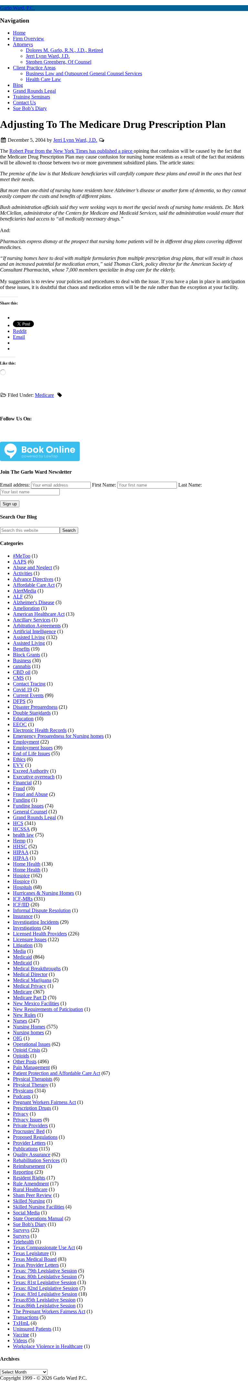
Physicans (23, 1090)
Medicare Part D (29, 997)
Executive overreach (34, 776)
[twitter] (44, 438)
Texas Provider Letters (36, 1265)
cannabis (22, 666)
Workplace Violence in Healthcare (48, 1346)
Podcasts (22, 1096)
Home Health (26, 864)
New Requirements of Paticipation (48, 1009)
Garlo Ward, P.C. (17, 8)
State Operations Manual (38, 1218)
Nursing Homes (29, 1026)
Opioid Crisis (26, 1050)
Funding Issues (28, 806)
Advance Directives (33, 579)
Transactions (25, 1317)
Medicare (44, 395)
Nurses (20, 1021)
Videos (20, 1340)
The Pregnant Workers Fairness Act (49, 1311)
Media (19, 951)
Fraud (19, 788)
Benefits (21, 649)
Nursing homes (28, 1032)
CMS (18, 678)
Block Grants (26, 654)
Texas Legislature (31, 1253)
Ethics (19, 759)
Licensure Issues (29, 939)
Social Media (26, 1212)
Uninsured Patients (32, 1329)
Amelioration (26, 608)
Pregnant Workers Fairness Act (44, 1102)
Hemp (19, 840)
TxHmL (21, 1323)
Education (23, 718)
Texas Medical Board (35, 1259)
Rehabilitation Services (36, 1160)
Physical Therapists (32, 1079)
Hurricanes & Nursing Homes (43, 893)
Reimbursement (29, 1166)
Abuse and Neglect (32, 567)
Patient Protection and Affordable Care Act (56, 1073)
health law (23, 835)
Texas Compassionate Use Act (44, 1247)
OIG (17, 1038)
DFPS (19, 701)
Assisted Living (29, 637)
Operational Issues (31, 1044)
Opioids (21, 1055)
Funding (21, 800)
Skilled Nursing (29, 1201)
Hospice (21, 875)
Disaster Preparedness (35, 707)
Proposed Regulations (35, 1137)
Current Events (28, 695)
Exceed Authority (31, 771)
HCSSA (21, 829)
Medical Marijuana (32, 980)
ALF (18, 596)
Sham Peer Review (32, 1195)
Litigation (23, 945)
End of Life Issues (31, 753)
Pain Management (31, 1067)
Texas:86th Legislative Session (44, 1305)
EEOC (20, 724)
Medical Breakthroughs (37, 968)
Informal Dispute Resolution (42, 910)
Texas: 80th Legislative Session (45, 1276)
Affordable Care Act (34, 585)
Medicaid (22, 957)
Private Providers (30, 1125)
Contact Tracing (29, 683)
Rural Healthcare (30, 1189)
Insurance (23, 916)
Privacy (20, 1114)
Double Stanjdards (32, 713)
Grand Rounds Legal (34, 817)
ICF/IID (21, 904)
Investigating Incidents (36, 922)
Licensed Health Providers (40, 933)
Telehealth (23, 1241)
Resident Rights (29, 1177)
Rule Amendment (31, 1183)
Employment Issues (33, 747)
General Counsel (30, 811)
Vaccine (21, 1334)
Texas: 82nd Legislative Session (45, 1288)
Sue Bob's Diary (29, 1224)
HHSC (20, 846)
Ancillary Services (31, 620)
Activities (22, 573)
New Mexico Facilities (36, 1003)
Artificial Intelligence (34, 631)
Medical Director (30, 974)
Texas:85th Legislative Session (44, 1300)
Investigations (27, 928)
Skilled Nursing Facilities (38, 1207)
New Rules (24, 1015)
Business (22, 660)
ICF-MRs (23, 899)
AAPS (19, 561)
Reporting (23, 1172)
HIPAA (20, 852)
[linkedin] (65, 438)
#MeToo (21, 556)
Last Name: (190, 485)
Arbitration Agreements (37, 625)
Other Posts (24, 1061)
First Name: (104, 485)
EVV (18, 765)
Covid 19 (22, 689)
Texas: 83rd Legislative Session (45, 1294)
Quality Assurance (31, 1154)
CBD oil (21, 672)
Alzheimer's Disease (33, 602)
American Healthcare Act (39, 614)
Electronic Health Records (40, 730)
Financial (22, 782)
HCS (18, 823)
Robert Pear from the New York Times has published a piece (71, 151)
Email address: (15, 485)
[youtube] (87, 438)
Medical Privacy (29, 986)
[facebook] (23, 438)
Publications (25, 1148)
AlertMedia (24, 590)
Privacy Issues (27, 1119)
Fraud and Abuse (30, 794)
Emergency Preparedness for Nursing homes (58, 736)
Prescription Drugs (32, 1108)
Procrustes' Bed (29, 1131)
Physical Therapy (30, 1084)
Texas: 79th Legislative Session (45, 1270)
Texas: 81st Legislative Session (44, 1282)
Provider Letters (29, 1143)
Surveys (21, 1230)
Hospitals (22, 887)
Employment (26, 742)
